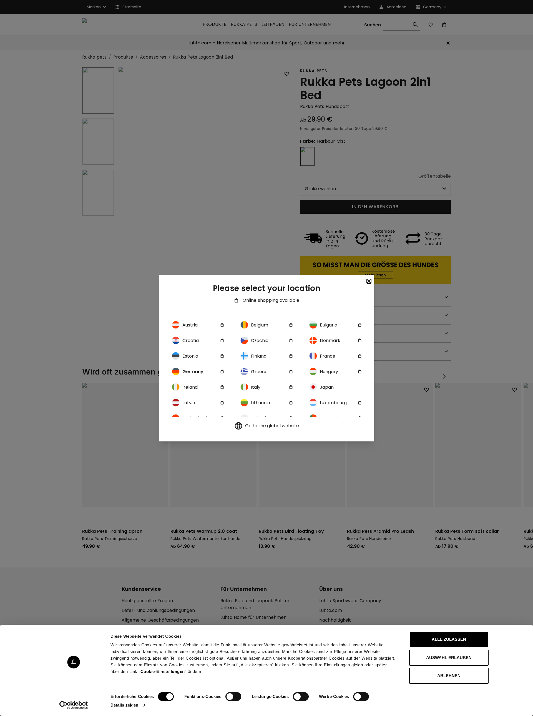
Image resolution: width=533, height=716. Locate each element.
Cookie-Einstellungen (162, 671)
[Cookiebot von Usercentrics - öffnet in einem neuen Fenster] (73, 705)
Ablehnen (449, 675)
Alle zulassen (449, 639)
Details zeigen (124, 705)
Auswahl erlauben (449, 657)
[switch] (233, 696)
